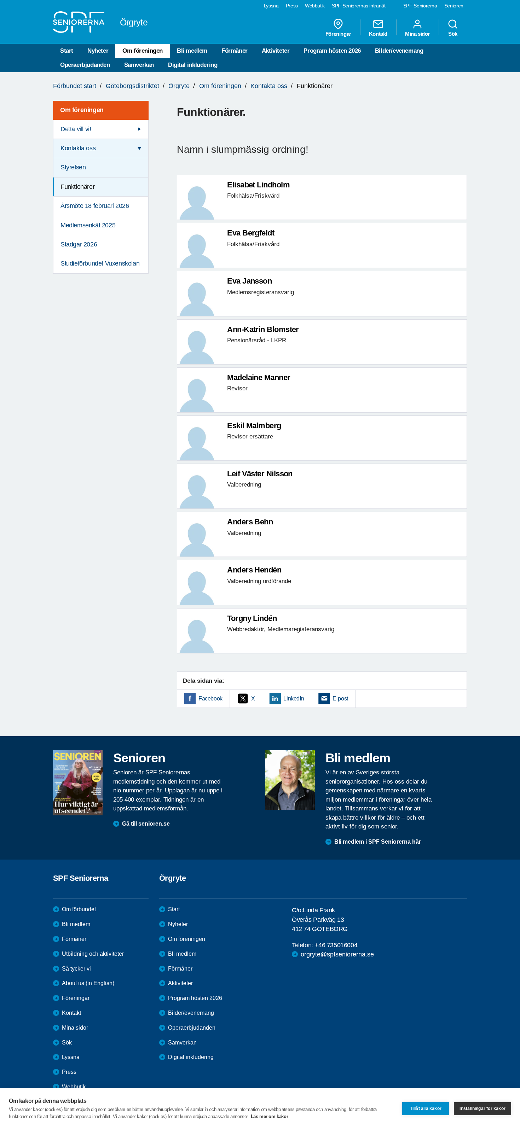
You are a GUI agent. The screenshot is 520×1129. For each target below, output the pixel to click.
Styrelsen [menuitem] (73, 167)
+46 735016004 (335, 945)
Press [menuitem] (292, 5)
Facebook (210, 699)
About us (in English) (88, 983)
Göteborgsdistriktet (132, 86)
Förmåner (234, 50)
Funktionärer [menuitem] (77, 186)
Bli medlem (192, 50)
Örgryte (179, 86)
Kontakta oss (268, 86)
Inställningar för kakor (482, 1108)
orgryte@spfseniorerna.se (337, 954)
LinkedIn (293, 699)
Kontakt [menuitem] (378, 33)
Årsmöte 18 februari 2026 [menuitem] (94, 205)
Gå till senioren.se (146, 824)
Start (66, 50)
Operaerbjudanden (85, 65)
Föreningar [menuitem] (338, 33)
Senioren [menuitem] (453, 5)
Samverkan (139, 65)
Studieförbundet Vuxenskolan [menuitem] (99, 263)
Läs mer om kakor (269, 1116)
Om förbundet (79, 909)
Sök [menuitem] (452, 33)
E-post (340, 699)
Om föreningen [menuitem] (82, 110)
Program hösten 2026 (332, 50)
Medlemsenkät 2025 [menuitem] (87, 225)
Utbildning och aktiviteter (93, 954)
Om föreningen (142, 50)
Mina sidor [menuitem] (417, 33)
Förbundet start (74, 86)
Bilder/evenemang (399, 50)
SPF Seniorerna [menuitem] (420, 5)
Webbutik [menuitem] (315, 5)
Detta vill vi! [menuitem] (75, 129)
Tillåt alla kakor (425, 1108)
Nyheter (97, 50)
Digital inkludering (192, 65)
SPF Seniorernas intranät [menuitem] (359, 5)
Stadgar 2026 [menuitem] (78, 244)
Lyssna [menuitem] (271, 5)
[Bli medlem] (290, 780)
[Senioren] (78, 782)
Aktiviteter (276, 50)
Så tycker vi (76, 969)
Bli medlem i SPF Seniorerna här (377, 842)
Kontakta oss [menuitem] (78, 148)
